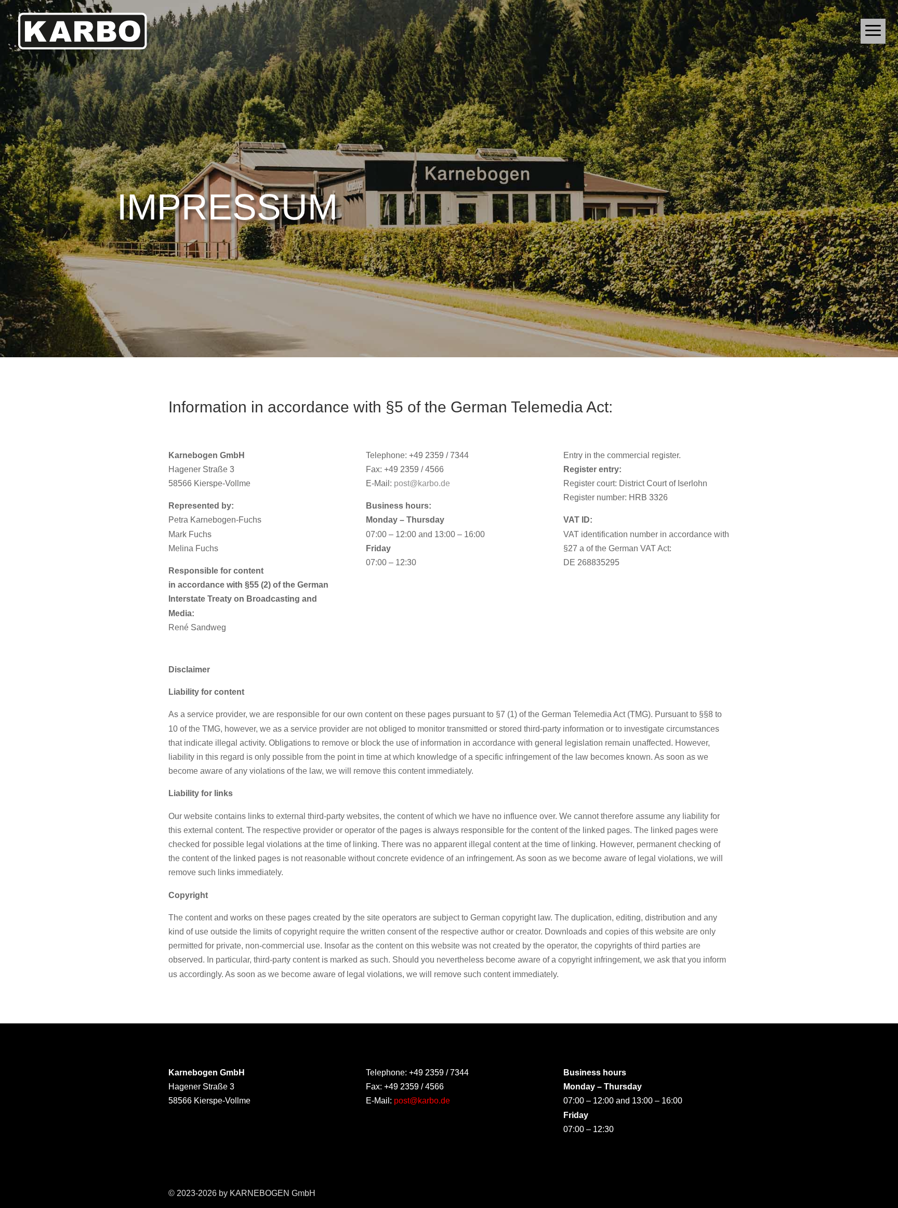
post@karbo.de (422, 483)
